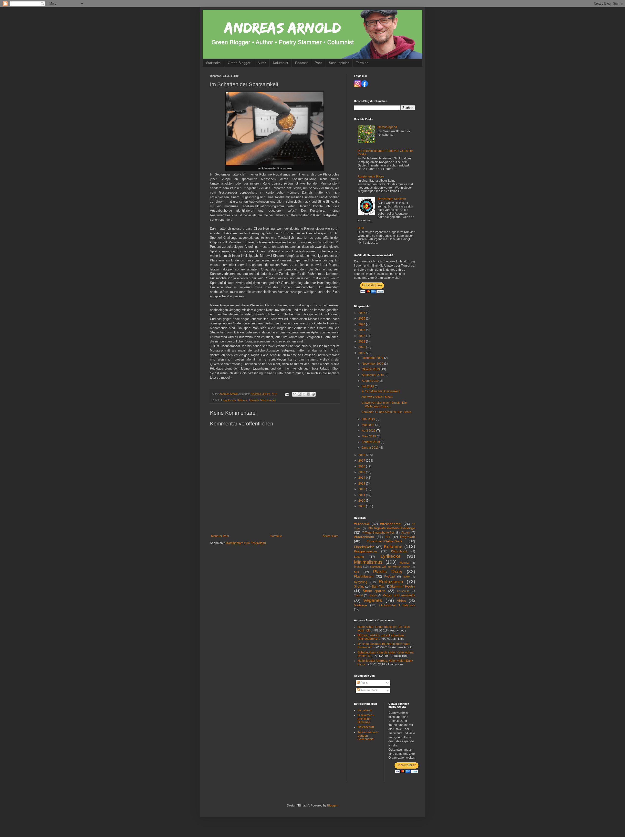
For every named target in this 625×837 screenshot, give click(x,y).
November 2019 (373, 363)
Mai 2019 (368, 425)
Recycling (360, 582)
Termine (362, 63)
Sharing (359, 586)
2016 (362, 466)
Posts (364, 682)
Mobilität (404, 562)
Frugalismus (228, 400)
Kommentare (368, 690)
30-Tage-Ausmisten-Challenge (391, 528)
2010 (362, 500)
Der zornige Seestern (392, 199)
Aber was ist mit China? (377, 397)
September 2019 (373, 375)
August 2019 (370, 380)
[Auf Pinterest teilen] (313, 394)
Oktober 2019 (371, 369)
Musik (358, 566)
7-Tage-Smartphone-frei (378, 532)
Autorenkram (364, 537)
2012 (362, 489)
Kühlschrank (399, 551)
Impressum (365, 710)
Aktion (405, 532)
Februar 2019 (371, 442)
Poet (318, 63)
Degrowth (407, 537)
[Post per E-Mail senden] (286, 394)
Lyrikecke (391, 556)
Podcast (301, 63)
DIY (387, 537)
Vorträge (360, 605)
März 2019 (369, 436)
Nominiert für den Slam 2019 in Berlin (386, 412)
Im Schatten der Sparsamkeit (380, 391)
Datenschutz (366, 727)
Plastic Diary (387, 571)
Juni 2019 (369, 419)
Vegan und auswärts (399, 595)
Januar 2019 (370, 447)
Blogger (332, 805)
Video (401, 601)
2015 (362, 472)
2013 (362, 483)
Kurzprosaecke (365, 551)
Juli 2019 (368, 386)
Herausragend (387, 127)
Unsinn (373, 595)
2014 (362, 477)
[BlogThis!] (299, 394)
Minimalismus (268, 400)
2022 (362, 336)
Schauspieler (339, 63)
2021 (362, 341)
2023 (362, 330)
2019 (362, 353)
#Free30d (361, 524)
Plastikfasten (364, 576)
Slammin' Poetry (402, 586)
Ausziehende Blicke (371, 176)
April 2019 (369, 430)
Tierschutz (403, 590)
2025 (362, 318)
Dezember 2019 (373, 358)
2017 (362, 460)
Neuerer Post (220, 536)
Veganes (372, 600)
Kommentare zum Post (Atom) (246, 543)
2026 (362, 313)
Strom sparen (374, 591)
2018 (362, 455)
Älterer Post (330, 536)
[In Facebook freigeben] (308, 394)
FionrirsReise (364, 547)
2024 (362, 324)
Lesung (359, 556)
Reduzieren (391, 581)
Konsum (254, 400)
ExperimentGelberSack (384, 541)
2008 (362, 506)
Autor (262, 63)
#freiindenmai (390, 524)
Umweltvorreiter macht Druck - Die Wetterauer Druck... (384, 404)
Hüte (361, 228)
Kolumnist (280, 63)
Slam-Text (378, 586)
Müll (357, 572)
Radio (406, 576)
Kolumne (242, 400)
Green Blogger (239, 63)
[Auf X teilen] (304, 394)
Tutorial (358, 595)
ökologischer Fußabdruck (397, 605)
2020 (362, 347)
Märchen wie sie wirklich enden (390, 566)
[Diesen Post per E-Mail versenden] (294, 394)
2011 (362, 495)
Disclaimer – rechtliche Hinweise (366, 718)
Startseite (213, 63)
